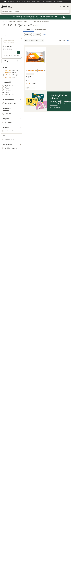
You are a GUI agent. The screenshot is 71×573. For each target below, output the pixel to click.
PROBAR (5, 21)
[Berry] (32, 70)
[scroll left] (27, 70)
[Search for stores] (18, 52)
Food (30, 21)
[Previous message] (7, 17)
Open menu (67, 6)
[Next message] (61, 17)
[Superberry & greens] (42, 70)
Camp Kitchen (23, 21)
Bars (47, 21)
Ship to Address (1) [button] (11, 61)
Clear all (44, 34)
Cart (64, 6)
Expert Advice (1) (41, 29)
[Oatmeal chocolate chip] (36, 70)
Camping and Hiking (14, 21)
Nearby (18, 49)
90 (68, 40)
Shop (10, 7)
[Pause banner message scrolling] (63, 17)
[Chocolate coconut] (39, 70)
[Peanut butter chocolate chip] (29, 70)
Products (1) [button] (28, 29)
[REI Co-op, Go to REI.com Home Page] (4, 6)
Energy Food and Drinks (39, 21)
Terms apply (53, 105)
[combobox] (35, 12)
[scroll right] (44, 70)
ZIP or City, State (7, 49)
